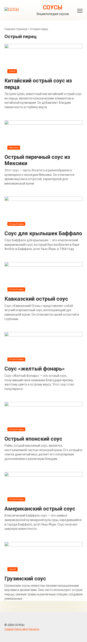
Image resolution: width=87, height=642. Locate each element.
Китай (12, 71)
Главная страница (15, 29)
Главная (9, 629)
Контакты (34, 629)
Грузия (12, 569)
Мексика (14, 147)
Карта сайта (21, 629)
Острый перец (16, 224)
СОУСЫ (52, 7)
